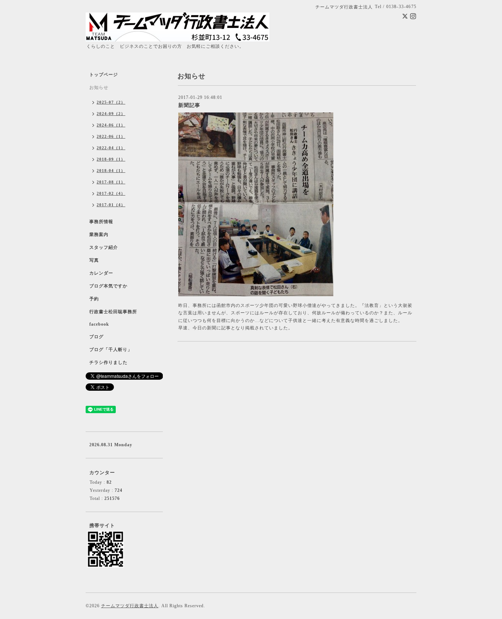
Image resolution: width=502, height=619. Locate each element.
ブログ (96, 336)
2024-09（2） (111, 113)
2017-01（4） (111, 205)
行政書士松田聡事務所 (113, 311)
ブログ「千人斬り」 (110, 349)
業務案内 (98, 234)
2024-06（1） (111, 125)
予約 (94, 298)
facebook (99, 324)
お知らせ (98, 87)
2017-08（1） (111, 182)
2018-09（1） (111, 159)
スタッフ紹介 (103, 247)
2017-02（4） (111, 193)
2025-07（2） (111, 102)
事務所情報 (101, 221)
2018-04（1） (111, 170)
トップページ (103, 74)
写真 (94, 260)
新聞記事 (189, 105)
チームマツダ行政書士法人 (129, 605)
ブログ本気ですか (108, 286)
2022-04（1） (111, 148)
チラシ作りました (108, 362)
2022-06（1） (111, 136)
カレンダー (101, 273)
